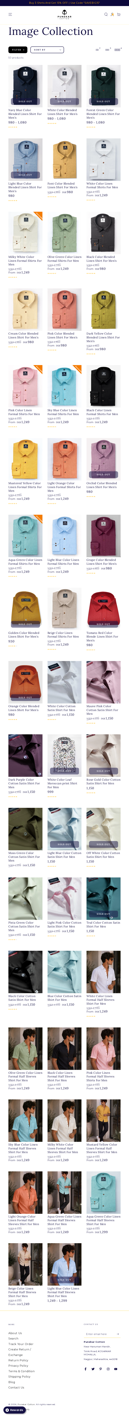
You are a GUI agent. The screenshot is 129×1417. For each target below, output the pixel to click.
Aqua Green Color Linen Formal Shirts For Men (25, 561)
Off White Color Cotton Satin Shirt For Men (103, 854)
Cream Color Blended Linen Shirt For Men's (23, 335)
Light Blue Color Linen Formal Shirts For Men (63, 561)
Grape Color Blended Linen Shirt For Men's (102, 561)
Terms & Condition (21, 1371)
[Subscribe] (119, 1334)
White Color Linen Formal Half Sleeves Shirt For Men (100, 999)
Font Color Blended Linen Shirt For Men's (63, 185)
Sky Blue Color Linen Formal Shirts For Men (63, 412)
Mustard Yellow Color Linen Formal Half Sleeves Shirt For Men (102, 1148)
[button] (106, 14)
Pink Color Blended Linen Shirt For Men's (63, 335)
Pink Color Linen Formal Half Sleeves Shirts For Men (100, 1076)
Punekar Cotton (26, 1404)
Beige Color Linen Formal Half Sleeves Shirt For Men (22, 1292)
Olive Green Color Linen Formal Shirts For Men (65, 258)
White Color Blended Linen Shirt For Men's (63, 112)
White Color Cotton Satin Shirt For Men (62, 708)
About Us (15, 1333)
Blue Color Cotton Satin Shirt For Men (64, 998)
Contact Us (16, 1387)
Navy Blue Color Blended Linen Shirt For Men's (25, 113)
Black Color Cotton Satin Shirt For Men (22, 998)
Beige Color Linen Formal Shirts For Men (63, 634)
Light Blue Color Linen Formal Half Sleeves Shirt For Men (63, 1292)
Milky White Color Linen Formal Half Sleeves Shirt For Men (63, 1148)
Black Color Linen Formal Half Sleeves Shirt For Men (61, 1076)
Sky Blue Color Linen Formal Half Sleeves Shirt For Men (23, 1148)
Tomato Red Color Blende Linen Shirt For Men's (102, 636)
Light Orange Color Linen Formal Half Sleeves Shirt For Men (23, 1220)
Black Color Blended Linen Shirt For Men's (102, 258)
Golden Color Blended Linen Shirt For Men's (23, 634)
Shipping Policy (19, 1376)
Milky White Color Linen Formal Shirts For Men (25, 260)
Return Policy (18, 1360)
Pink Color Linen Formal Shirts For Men (24, 412)
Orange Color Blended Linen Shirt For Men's (23, 708)
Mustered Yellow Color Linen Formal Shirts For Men (25, 487)
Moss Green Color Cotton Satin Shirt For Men (24, 856)
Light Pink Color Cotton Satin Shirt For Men (64, 924)
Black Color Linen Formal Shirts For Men (102, 412)
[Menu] (10, 14)
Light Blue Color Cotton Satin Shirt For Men (64, 854)
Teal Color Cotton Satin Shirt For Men (103, 924)
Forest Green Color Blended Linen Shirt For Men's (103, 113)
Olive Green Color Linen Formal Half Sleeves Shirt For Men (25, 1076)
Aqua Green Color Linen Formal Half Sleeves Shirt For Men (64, 1220)
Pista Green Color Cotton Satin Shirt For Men (24, 926)
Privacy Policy (18, 1365)
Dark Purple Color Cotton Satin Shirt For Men (24, 783)
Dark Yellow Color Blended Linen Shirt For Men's (103, 337)
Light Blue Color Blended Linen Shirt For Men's (25, 187)
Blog (11, 1382)
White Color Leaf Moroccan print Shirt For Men (62, 783)
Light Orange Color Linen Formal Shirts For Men (64, 487)
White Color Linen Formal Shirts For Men (102, 185)
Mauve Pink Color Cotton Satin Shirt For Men (102, 710)
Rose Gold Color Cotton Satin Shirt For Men (103, 781)
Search (13, 1338)
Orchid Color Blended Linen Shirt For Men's (102, 485)
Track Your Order (21, 1344)
